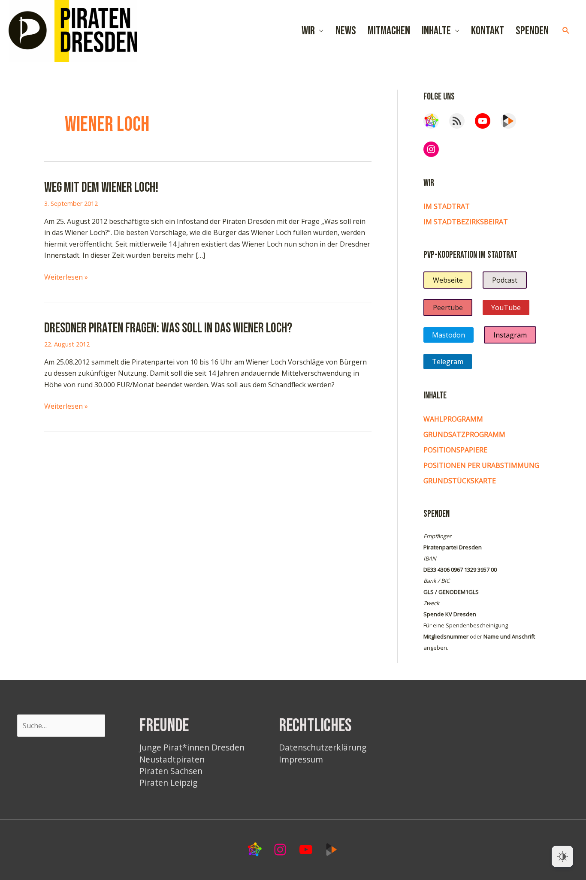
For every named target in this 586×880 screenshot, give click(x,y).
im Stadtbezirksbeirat (465, 221)
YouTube (506, 307)
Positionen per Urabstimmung (481, 465)
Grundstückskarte (459, 480)
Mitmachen (389, 31)
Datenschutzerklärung (322, 747)
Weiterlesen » (66, 277)
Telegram (447, 361)
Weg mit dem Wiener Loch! (101, 187)
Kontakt (487, 31)
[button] (566, 30)
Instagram (510, 335)
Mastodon (448, 335)
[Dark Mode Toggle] (562, 856)
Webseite (448, 280)
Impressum (301, 759)
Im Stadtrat (446, 206)
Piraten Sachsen (170, 771)
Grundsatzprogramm (464, 434)
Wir (308, 31)
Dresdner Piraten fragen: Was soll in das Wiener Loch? (168, 328)
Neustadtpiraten (172, 759)
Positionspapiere (455, 450)
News (345, 31)
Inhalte (436, 31)
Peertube (448, 307)
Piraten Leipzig (168, 782)
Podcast (504, 280)
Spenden (532, 31)
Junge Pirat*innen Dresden (192, 747)
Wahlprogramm (453, 419)
